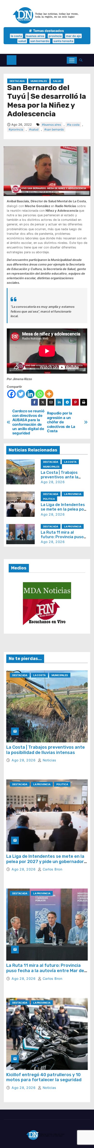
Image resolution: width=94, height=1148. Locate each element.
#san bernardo (54, 129)
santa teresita (63, 41)
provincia (55, 36)
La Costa (70, 461)
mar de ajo (73, 36)
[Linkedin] (30, 394)
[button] (82, 60)
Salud (57, 81)
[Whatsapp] (39, 394)
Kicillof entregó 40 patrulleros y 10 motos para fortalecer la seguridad (43, 1077)
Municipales (39, 81)
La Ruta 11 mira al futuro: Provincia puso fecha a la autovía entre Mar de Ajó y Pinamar (45, 970)
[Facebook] (11, 394)
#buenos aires (51, 124)
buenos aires (35, 36)
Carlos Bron (51, 869)
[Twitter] (21, 394)
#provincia (16, 129)
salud (22, 41)
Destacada (17, 81)
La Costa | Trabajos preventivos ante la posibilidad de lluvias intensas (45, 750)
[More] (49, 394)
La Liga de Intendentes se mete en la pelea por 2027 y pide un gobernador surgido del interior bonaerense (45, 861)
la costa (16, 36)
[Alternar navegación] (72, 60)
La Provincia (72, 494)
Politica (49, 498)
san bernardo (39, 41)
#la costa (73, 124)
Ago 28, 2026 (53, 482)
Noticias (48, 760)
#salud (33, 129)
